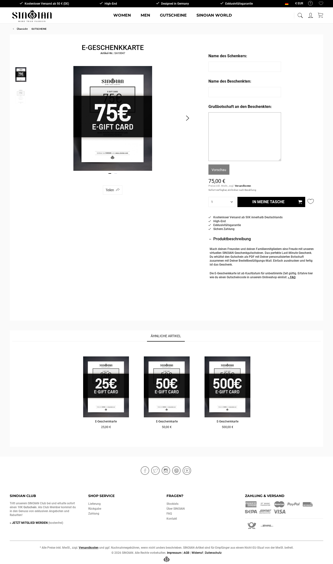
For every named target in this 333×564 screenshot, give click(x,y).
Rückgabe (94, 508)
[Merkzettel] (321, 4)
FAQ (169, 513)
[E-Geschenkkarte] (106, 386)
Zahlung (93, 513)
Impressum (174, 552)
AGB (186, 552)
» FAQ (291, 277)
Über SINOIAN (175, 508)
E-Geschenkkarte (106, 421)
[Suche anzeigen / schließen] (300, 14)
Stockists (172, 504)
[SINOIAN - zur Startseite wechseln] (32, 16)
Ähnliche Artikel (166, 336)
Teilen (110, 190)
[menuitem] (308, 3)
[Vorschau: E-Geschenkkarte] (20, 74)
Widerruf (197, 552)
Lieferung (94, 504)
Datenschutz (213, 552)
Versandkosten (243, 185)
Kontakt (171, 518)
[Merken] (311, 201)
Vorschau (219, 170)
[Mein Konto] (311, 14)
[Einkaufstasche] (321, 14)
